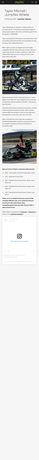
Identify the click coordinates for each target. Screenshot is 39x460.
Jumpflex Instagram (16, 214)
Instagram (32, 212)
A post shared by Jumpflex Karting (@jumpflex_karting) (20, 261)
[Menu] (3, 2)
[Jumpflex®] (19, 2)
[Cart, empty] (35, 2)
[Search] (32, 2)
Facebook (24, 212)
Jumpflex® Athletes (24, 19)
